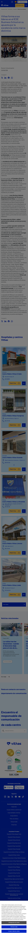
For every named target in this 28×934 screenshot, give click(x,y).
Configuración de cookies (14, 922)
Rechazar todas (14, 926)
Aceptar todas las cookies (14, 931)
